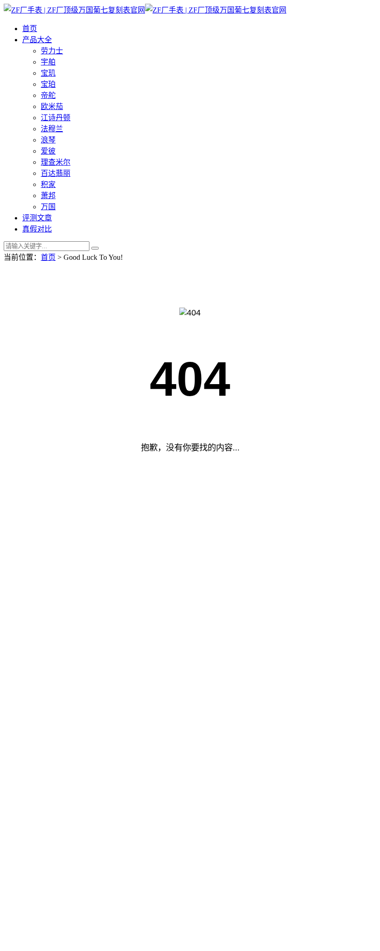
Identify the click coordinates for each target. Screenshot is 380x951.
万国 (48, 207)
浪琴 (48, 140)
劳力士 (52, 51)
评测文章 (37, 218)
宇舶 (48, 62)
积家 (48, 184)
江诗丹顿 (55, 118)
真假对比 (37, 229)
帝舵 (48, 95)
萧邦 (48, 195)
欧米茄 (52, 106)
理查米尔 (55, 162)
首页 (29, 28)
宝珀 (48, 84)
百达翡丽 (55, 173)
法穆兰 (52, 129)
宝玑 (48, 73)
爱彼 (48, 151)
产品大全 (37, 40)
